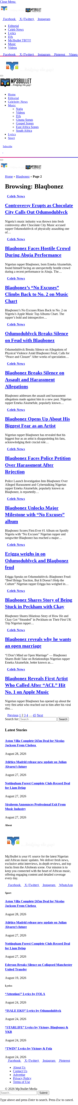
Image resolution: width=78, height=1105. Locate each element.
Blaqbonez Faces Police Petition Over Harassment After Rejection (38, 465)
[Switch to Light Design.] (4, 151)
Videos (12, 47)
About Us (19, 1067)
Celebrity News (18, 101)
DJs (10, 36)
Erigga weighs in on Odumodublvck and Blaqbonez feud (36, 560)
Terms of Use (21, 1082)
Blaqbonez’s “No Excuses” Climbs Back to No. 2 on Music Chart (36, 294)
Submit (43, 1092)
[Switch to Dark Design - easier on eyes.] (1, 151)
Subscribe (7, 146)
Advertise (19, 1074)
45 (34, 715)
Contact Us (20, 1071)
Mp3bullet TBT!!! (19, 40)
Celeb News (16, 29)
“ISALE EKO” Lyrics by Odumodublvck (33, 1010)
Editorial (13, 26)
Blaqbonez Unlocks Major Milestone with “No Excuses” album (35, 514)
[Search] (1, 155)
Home (12, 94)
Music (12, 44)
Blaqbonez (23, 176)
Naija (19, 109)
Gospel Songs (25, 123)
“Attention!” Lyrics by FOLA (25, 994)
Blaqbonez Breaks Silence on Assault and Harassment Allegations (34, 379)
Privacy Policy (22, 1078)
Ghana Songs (24, 119)
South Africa (24, 130)
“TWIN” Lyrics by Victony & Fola (28, 1048)
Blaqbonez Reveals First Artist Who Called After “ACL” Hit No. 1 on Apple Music (36, 685)
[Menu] (1, 75)
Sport (11, 138)
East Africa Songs (27, 127)
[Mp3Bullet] (20, 169)
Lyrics (12, 33)
